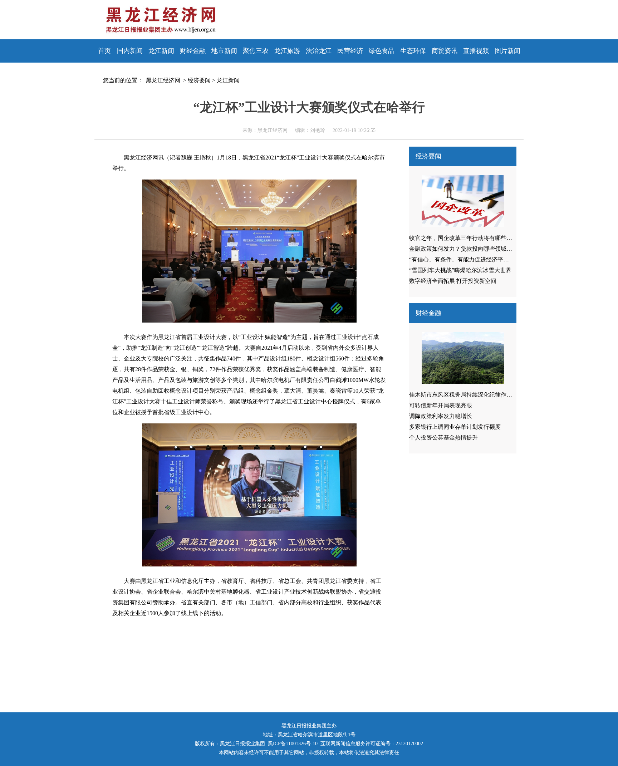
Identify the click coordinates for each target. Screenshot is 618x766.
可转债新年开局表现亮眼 (440, 405)
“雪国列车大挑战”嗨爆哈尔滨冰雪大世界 (460, 270)
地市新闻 (224, 50)
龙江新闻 (161, 50)
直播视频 (476, 50)
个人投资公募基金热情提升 (443, 437)
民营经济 (350, 50)
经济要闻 (199, 80)
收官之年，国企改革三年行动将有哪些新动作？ (469, 238)
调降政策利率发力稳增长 (440, 416)
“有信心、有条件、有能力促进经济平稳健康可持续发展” (480, 259)
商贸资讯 (444, 50)
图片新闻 (507, 50)
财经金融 (193, 50)
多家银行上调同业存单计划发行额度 (455, 427)
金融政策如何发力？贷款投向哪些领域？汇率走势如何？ (480, 249)
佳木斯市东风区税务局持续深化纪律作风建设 (466, 395)
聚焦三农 (256, 50)
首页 (104, 50)
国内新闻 (130, 50)
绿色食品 (381, 50)
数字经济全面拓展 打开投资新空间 (452, 281)
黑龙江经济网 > (164, 80)
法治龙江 (319, 50)
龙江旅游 (287, 50)
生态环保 (413, 50)
